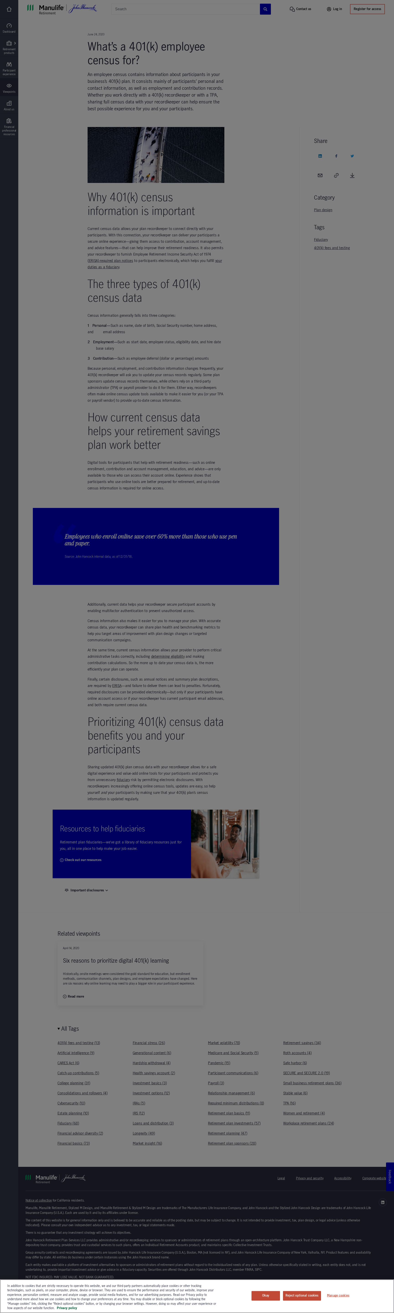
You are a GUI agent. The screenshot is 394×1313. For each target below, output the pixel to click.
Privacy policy (67, 1308)
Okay (265, 1295)
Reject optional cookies (302, 1295)
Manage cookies (338, 1295)
